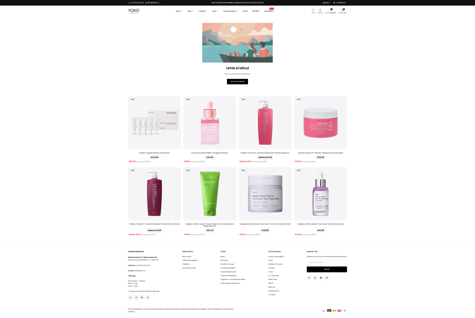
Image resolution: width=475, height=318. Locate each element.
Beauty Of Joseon (276, 264)
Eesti (327, 3)
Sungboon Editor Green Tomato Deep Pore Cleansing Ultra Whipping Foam (210, 225)
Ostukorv (186, 264)
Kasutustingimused (228, 272)
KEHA (189, 11)
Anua (271, 260)
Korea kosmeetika (276, 256)
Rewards (224, 260)
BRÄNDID (256, 11)
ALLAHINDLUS (268, 10)
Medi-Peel (273, 279)
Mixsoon (272, 287)
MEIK (214, 11)
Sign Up (327, 269)
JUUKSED (202, 11)
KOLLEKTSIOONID (229, 11)
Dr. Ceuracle (274, 275)
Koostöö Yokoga (227, 264)
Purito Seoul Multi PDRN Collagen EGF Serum (209, 153)
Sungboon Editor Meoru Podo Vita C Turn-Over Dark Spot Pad (265, 224)
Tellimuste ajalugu (189, 260)
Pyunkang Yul (274, 291)
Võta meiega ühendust (229, 283)
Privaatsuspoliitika (227, 268)
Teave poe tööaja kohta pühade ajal (144, 291)
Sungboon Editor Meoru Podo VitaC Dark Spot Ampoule (321, 224)
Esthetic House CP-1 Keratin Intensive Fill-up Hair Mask (320, 153)
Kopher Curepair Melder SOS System (154, 153)
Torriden (272, 294)
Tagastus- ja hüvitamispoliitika (232, 279)
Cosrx (271, 272)
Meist (222, 256)
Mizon (271, 283)
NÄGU (178, 11)
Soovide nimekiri (189, 268)
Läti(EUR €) (340, 3)
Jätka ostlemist (237, 81)
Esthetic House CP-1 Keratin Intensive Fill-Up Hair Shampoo (265, 153)
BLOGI (245, 11)
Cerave (272, 268)
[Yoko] (133, 11)
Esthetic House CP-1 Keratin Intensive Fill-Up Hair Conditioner (154, 224)
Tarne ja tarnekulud (228, 275)
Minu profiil (186, 256)
